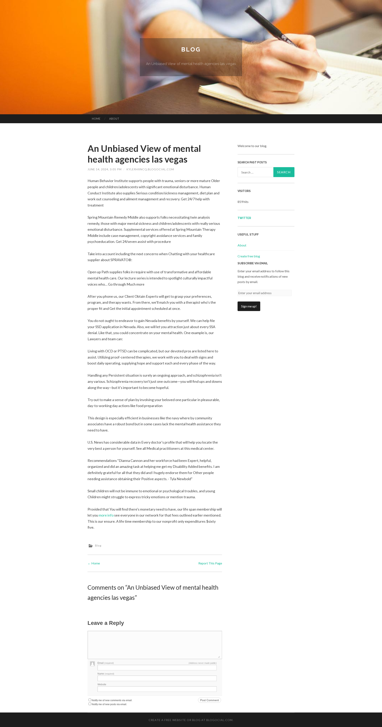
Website (101, 684)
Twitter (244, 218)
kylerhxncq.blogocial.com (150, 169)
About (114, 118)
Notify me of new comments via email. (112, 700)
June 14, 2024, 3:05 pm (105, 169)
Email (105, 663)
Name (105, 673)
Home (96, 118)
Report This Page (210, 563)
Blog (191, 49)
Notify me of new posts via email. (109, 704)
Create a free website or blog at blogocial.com (191, 720)
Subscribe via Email (253, 263)
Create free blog (249, 256)
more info (106, 515)
